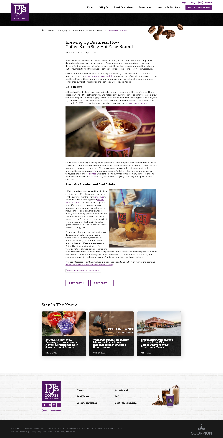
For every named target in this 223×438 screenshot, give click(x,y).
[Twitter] (54, 405)
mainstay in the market (136, 103)
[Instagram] (49, 405)
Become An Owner (198, 7)
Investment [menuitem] (145, 7)
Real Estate (83, 396)
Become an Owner (87, 403)
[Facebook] (44, 405)
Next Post (100, 283)
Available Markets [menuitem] (169, 7)
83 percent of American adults (99, 76)
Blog (193, 2)
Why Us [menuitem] (103, 7)
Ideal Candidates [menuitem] (123, 7)
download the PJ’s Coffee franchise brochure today (89, 265)
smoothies (99, 197)
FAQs (183, 2)
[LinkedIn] (59, 405)
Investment (121, 390)
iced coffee (91, 174)
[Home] (20, 12)
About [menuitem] (90, 7)
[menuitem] (90, 7)
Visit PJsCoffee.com (126, 403)
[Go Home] (43, 30)
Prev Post (75, 283)
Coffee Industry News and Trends (83, 271)
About (80, 390)
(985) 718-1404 (205, 2)
